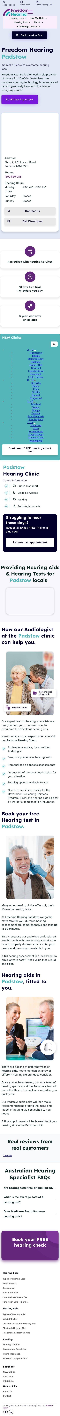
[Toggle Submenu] (34, 350)
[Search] (54, 344)
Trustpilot (7, 1155)
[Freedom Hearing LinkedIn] (11, 1412)
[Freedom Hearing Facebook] (5, 1412)
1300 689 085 (13, 176)
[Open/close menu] (30, 12)
